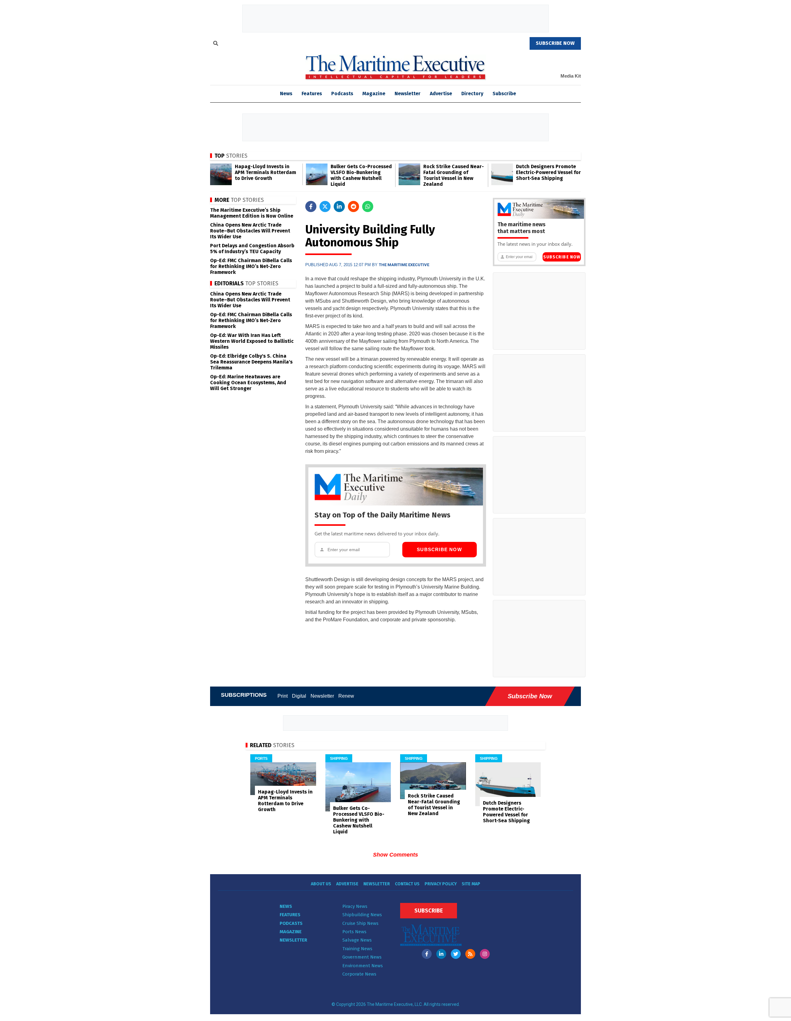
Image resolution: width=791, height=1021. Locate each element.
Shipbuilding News (362, 914)
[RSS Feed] (470, 954)
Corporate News (359, 974)
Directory (472, 93)
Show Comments (395, 855)
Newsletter (408, 93)
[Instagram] (485, 954)
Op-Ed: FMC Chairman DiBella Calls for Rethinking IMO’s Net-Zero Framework (251, 266)
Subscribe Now (439, 549)
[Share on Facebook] (310, 206)
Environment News (362, 965)
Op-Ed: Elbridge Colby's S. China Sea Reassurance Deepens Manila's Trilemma (251, 362)
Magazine (373, 93)
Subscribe (504, 93)
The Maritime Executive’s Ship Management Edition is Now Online (251, 213)
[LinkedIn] (441, 954)
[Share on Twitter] (325, 206)
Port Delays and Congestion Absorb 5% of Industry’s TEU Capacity (252, 248)
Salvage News (357, 940)
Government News (362, 957)
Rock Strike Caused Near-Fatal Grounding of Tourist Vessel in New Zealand (453, 175)
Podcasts (342, 93)
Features (312, 93)
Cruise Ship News (360, 923)
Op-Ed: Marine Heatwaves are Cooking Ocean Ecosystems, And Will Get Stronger (248, 382)
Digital (299, 696)
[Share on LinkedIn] (339, 206)
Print (282, 696)
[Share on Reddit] (353, 206)
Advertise (441, 93)
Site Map (471, 884)
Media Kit (570, 76)
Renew (346, 696)
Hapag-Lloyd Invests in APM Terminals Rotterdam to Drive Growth (265, 172)
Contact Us (407, 884)
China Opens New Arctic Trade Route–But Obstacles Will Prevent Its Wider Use (250, 231)
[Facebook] (427, 954)
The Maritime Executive (404, 264)
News (286, 906)
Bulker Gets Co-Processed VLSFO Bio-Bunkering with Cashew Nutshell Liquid (361, 175)
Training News (357, 948)
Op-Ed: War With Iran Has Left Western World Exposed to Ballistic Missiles (252, 341)
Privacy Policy (441, 884)
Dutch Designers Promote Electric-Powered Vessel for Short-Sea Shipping (548, 172)
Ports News (354, 931)
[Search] (215, 44)
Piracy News (354, 906)
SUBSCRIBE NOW (555, 43)
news (286, 93)
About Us (321, 884)
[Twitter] (456, 954)
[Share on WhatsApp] (367, 206)
